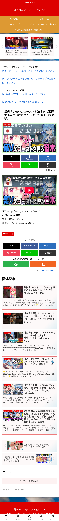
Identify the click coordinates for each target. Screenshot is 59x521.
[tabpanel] (16, 46)
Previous (2, 46)
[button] (47, 165)
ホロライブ (9, 234)
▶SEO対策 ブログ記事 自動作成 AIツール (22, 102)
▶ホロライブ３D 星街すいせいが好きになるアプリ (28, 71)
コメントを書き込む (29, 481)
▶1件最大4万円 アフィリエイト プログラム (23, 94)
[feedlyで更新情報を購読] (16, 264)
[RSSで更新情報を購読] (43, 264)
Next (57, 46)
